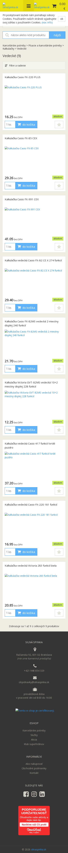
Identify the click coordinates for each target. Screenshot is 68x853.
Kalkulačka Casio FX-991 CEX (22, 199)
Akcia (34, 739)
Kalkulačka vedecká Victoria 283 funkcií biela (30, 565)
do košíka (28, 124)
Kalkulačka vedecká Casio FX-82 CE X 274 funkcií (33, 260)
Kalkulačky (8, 48)
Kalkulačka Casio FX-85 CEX (21, 138)
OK (61, 18)
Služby (34, 735)
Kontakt (34, 773)
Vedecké (22, 48)
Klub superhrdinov (34, 744)
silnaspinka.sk (38, 849)
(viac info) (47, 22)
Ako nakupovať (34, 763)
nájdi (57, 35)
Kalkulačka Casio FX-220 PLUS (22, 77)
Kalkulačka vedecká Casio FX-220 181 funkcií (31, 504)
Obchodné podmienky (34, 768)
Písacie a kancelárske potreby (45, 45)
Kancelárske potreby (14, 45)
